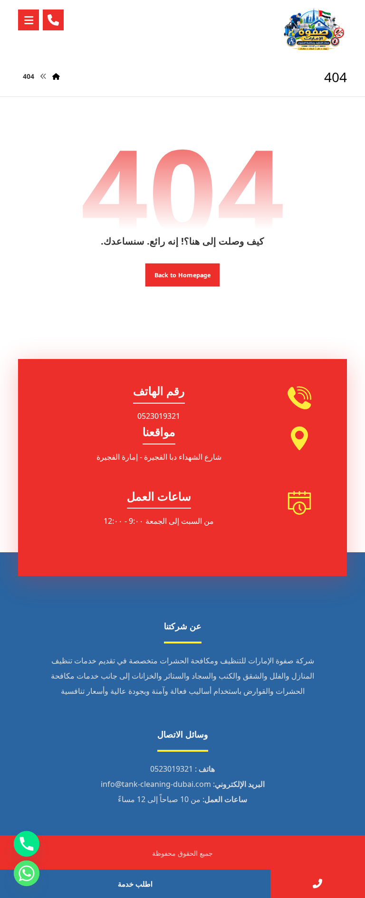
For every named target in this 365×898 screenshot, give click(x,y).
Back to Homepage (182, 275)
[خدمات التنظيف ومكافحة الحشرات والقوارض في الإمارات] (313, 29)
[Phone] (26, 844)
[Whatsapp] (26, 873)
